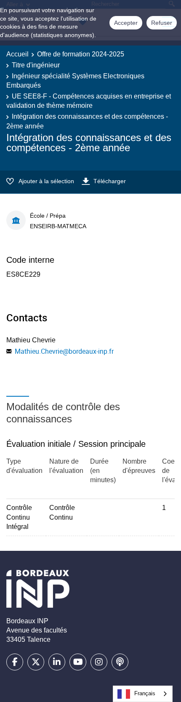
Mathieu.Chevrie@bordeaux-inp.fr (64, 351)
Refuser (161, 22)
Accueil (17, 54)
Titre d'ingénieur (36, 65)
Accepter (126, 22)
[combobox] (143, 694)
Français (144, 693)
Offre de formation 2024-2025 (80, 54)
